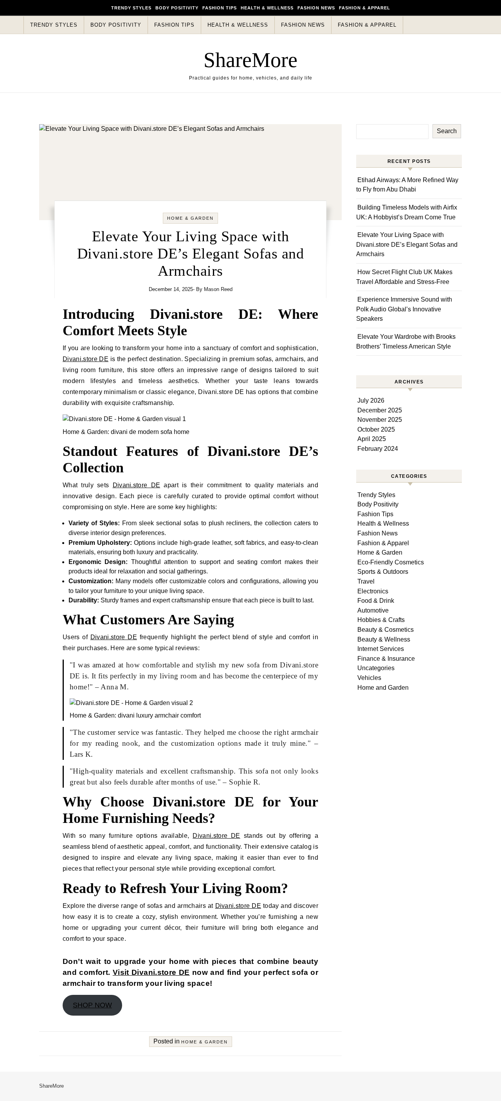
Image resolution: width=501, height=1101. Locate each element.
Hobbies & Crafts (381, 619)
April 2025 (371, 439)
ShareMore (250, 60)
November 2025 (379, 419)
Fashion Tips (219, 7)
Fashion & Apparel (364, 7)
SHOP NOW (92, 1005)
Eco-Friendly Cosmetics (390, 562)
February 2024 (377, 448)
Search (447, 131)
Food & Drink (375, 600)
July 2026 (370, 400)
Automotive (373, 610)
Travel (366, 581)
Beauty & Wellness (383, 639)
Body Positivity (176, 7)
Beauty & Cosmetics (385, 629)
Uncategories (376, 668)
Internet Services (380, 648)
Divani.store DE (85, 359)
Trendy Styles (131, 7)
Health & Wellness (267, 7)
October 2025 (376, 429)
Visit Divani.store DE (151, 972)
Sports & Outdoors (382, 571)
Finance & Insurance (386, 658)
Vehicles (369, 677)
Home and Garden (383, 687)
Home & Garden (190, 218)
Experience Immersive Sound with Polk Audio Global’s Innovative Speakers (404, 309)
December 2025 (379, 410)
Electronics (372, 591)
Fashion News (316, 7)
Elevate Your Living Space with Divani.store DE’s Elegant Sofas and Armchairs (407, 244)
